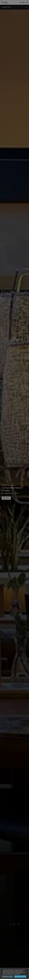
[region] (14, 973)
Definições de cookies (7, 976)
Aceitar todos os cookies (20, 976)
